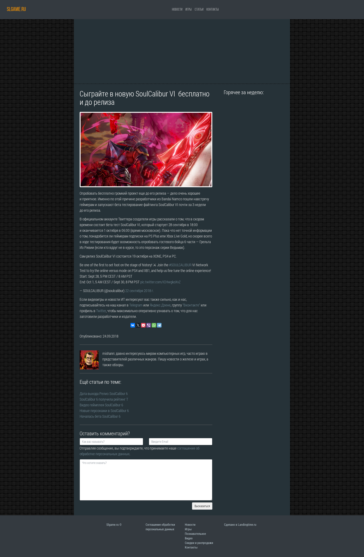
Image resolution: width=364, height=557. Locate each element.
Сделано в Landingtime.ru (240, 524)
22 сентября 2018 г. (139, 290)
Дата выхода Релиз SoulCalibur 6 (104, 393)
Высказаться (202, 506)
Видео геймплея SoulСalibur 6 (101, 404)
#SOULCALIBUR (180, 264)
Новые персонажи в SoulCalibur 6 (104, 410)
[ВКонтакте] (132, 325)
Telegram (136, 304)
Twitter (101, 310)
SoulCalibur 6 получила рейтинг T (104, 399)
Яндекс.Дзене (160, 304)
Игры (188, 10)
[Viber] (148, 325)
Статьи (199, 10)
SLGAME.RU (16, 10)
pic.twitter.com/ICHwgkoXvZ (160, 281)
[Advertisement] (182, 51)
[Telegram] (159, 325)
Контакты (212, 10)
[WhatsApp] (154, 325)
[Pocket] (143, 325)
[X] (138, 325)
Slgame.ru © (114, 524)
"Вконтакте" (191, 304)
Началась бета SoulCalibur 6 (100, 416)
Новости (177, 10)
